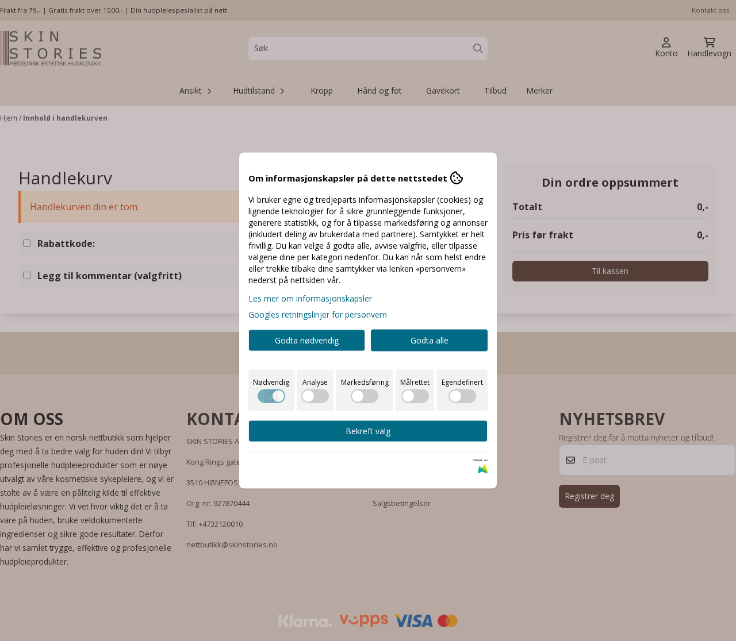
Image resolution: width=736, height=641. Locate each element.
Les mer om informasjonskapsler (310, 298)
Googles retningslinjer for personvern (317, 314)
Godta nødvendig (307, 340)
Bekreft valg (368, 431)
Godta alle (429, 340)
